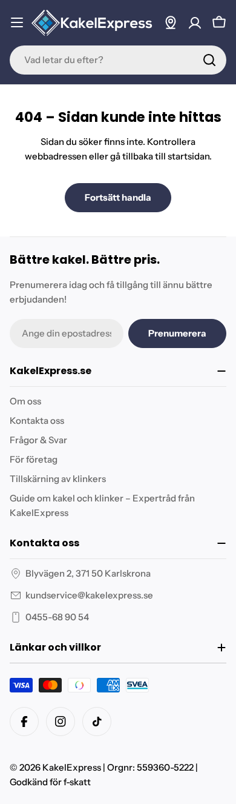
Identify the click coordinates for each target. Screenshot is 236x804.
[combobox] (118, 60)
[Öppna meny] (17, 22)
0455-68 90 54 (57, 617)
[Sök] (209, 60)
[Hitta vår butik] (170, 22)
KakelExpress (71, 767)
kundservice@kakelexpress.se (89, 595)
